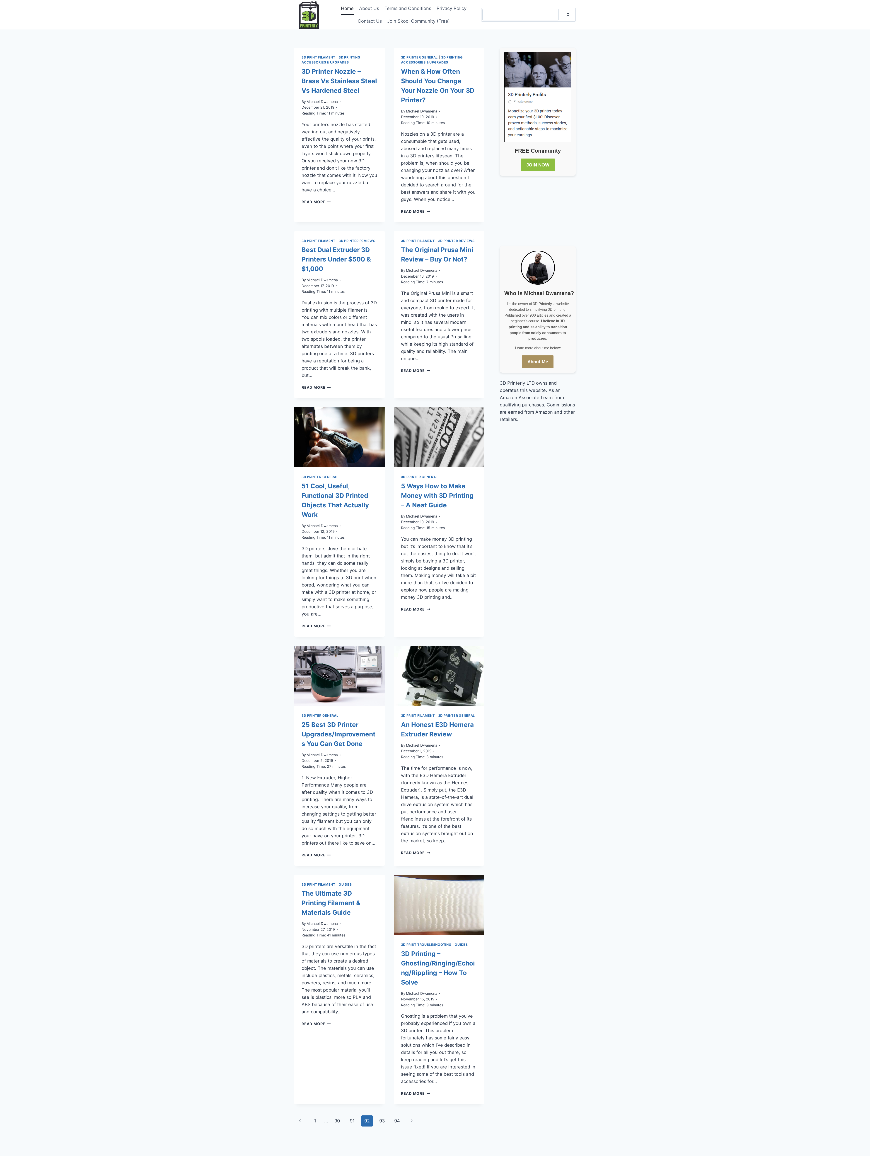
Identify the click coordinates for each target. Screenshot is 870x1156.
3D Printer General (419, 57)
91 (352, 1121)
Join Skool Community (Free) (418, 21)
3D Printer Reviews (357, 241)
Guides (345, 884)
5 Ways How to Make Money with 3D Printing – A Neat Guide (437, 495)
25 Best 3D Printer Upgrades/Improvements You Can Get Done (338, 734)
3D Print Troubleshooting (426, 944)
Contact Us (370, 21)
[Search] (568, 14)
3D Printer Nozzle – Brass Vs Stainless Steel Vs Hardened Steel (339, 81)
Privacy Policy (451, 8)
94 (397, 1121)
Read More (316, 202)
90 (337, 1121)
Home (347, 8)
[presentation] (339, 437)
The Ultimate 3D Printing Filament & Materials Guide (331, 903)
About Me (537, 361)
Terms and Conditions (407, 8)
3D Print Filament (318, 57)
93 (382, 1121)
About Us (369, 8)
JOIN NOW (537, 164)
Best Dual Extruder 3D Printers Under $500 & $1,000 (336, 259)
